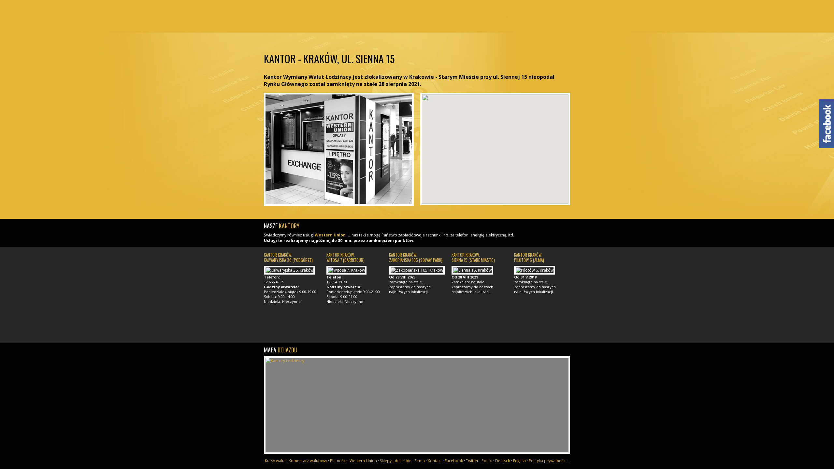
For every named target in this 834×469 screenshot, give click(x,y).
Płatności (329, 15)
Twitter (472, 460)
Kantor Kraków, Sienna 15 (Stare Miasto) (473, 257)
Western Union (330, 235)
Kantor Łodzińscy (417, 22)
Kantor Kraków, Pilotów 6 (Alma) (529, 257)
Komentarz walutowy (308, 460)
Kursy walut (285, 15)
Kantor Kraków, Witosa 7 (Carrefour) (345, 257)
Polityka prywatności (548, 460)
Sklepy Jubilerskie (395, 460)
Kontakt (548, 15)
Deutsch (502, 460)
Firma (504, 15)
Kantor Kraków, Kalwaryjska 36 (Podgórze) (288, 257)
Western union (374, 15)
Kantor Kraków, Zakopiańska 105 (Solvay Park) (415, 257)
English (519, 460)
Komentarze (460, 15)
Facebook (454, 460)
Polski (487, 460)
